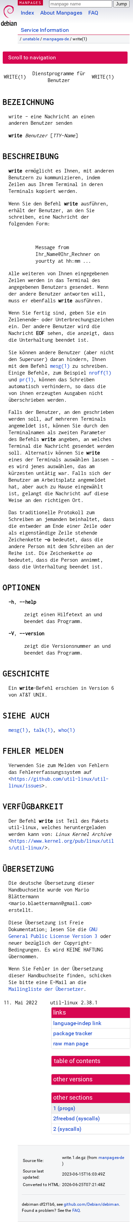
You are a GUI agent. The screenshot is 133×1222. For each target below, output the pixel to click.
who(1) (66, 730)
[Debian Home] (8, 13)
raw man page (70, 1043)
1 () (64, 1108)
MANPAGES (30, 2)
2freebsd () (76, 1118)
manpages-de (56, 39)
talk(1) (43, 730)
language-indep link (77, 1023)
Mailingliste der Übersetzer (46, 989)
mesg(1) (60, 366)
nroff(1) (100, 373)
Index (27, 12)
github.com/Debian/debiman (91, 1204)
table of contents (77, 1061)
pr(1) (26, 379)
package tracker (72, 1033)
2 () (67, 1129)
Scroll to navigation (32, 57)
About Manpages (61, 12)
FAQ (93, 12)
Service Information (45, 30)
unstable (31, 39)
